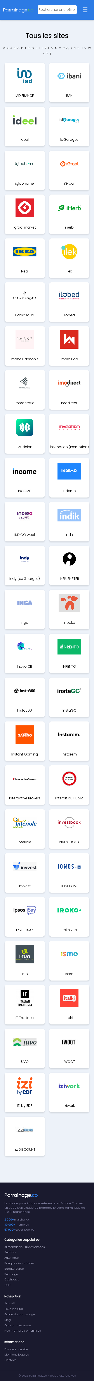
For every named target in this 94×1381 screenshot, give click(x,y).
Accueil (9, 1303)
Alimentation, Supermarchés (24, 1247)
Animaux (10, 1252)
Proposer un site (16, 1349)
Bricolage (11, 1274)
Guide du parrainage (19, 1314)
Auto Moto (11, 1258)
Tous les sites (14, 1309)
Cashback (11, 1279)
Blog (7, 1320)
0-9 (6, 48)
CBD (7, 1285)
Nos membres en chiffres (22, 1331)
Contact (10, 1360)
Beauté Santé (14, 1269)
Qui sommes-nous (17, 1325)
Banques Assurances (19, 1263)
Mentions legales (16, 1354)
